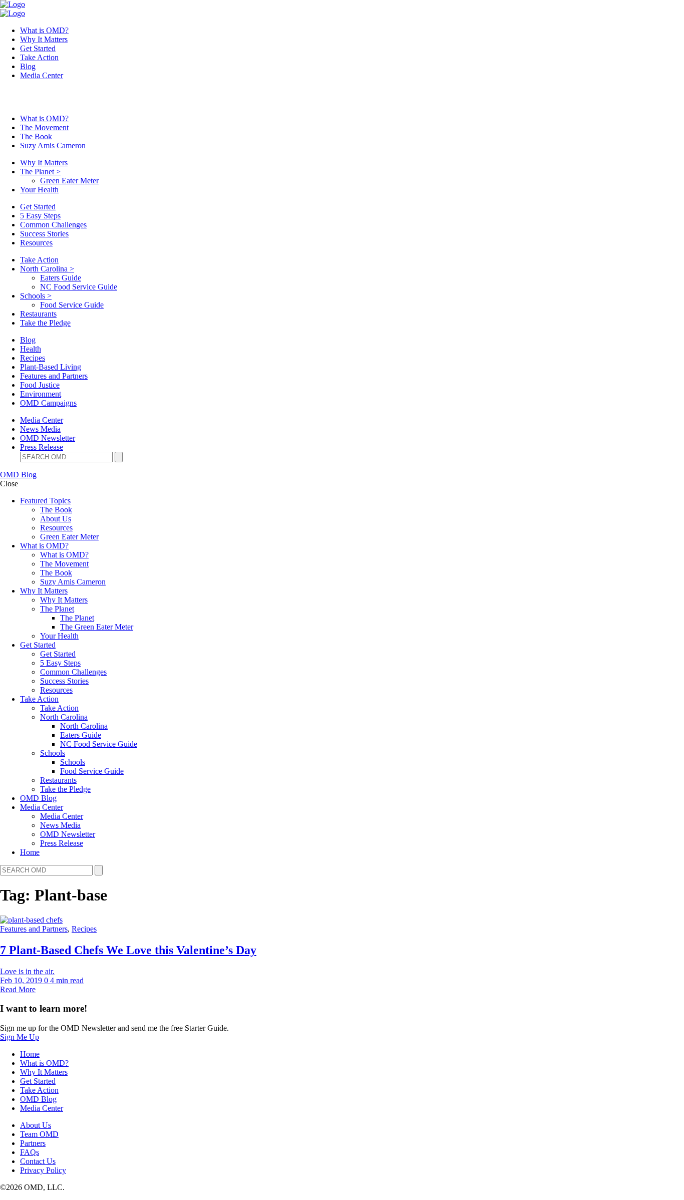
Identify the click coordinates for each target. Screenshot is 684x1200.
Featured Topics (45, 500)
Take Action (39, 57)
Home (30, 852)
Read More (18, 989)
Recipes (32, 358)
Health (30, 349)
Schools (36, 295)
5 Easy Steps (40, 215)
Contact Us (38, 1161)
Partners (33, 1143)
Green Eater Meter (69, 180)
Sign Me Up (19, 1037)
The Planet (40, 171)
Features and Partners (54, 376)
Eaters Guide (60, 277)
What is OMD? (44, 30)
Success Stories (44, 233)
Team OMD (39, 1134)
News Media (40, 429)
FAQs (29, 1152)
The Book (36, 136)
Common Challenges (53, 224)
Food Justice (40, 385)
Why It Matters (44, 39)
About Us (55, 518)
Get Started (38, 48)
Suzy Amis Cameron (53, 145)
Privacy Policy (43, 1170)
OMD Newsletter (47, 438)
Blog (28, 66)
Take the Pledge (45, 323)
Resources (36, 242)
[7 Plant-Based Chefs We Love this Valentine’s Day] (31, 920)
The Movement (44, 127)
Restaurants (38, 314)
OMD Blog (18, 474)
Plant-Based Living (50, 367)
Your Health (39, 189)
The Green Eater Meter (96, 627)
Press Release (41, 447)
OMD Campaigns (48, 403)
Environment (40, 394)
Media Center (41, 75)
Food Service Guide (72, 305)
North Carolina (47, 268)
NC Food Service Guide (78, 286)
